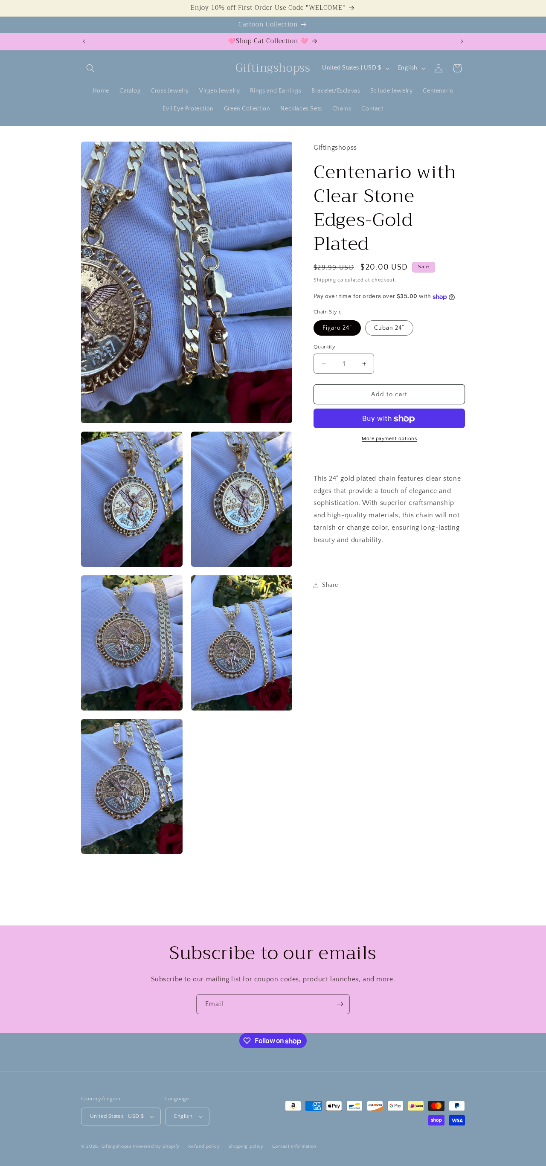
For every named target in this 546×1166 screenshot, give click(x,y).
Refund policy (204, 1146)
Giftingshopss (117, 1146)
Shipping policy (246, 1146)
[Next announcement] (462, 41)
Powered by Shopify (156, 1146)
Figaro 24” (337, 328)
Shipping (325, 280)
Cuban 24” (389, 328)
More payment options (389, 439)
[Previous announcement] (84, 41)
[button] (90, 68)
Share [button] (330, 585)
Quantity (324, 347)
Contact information (294, 1146)
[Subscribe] (340, 1004)
